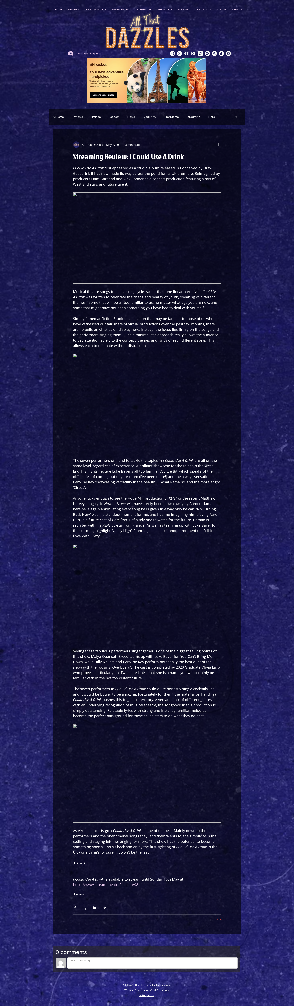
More (211, 117)
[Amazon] (214, 53)
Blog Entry (149, 117)
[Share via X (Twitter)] (85, 908)
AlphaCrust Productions (156, 990)
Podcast (114, 117)
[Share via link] (104, 908)
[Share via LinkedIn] (94, 908)
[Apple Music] (200, 53)
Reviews (77, 117)
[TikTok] (221, 53)
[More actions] (218, 144)
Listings (96, 117)
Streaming (193, 117)
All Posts (58, 117)
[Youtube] (228, 53)
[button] (236, 117)
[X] (179, 53)
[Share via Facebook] (75, 908)
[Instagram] (172, 53)
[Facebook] (186, 53)
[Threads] (193, 53)
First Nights (171, 117)
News (131, 117)
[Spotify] (207, 53)
